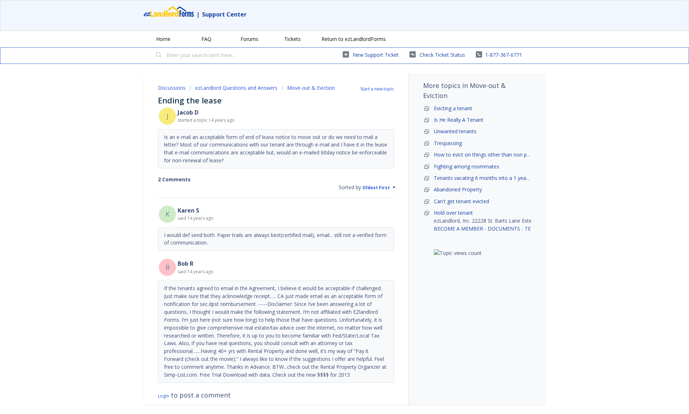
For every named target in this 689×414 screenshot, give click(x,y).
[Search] (159, 55)
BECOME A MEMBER (458, 228)
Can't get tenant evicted (461, 201)
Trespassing (448, 143)
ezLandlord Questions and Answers (236, 87)
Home (163, 39)
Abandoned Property (458, 189)
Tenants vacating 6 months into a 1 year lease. (488, 178)
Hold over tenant (453, 212)
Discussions (172, 87)
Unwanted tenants (455, 131)
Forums (249, 39)
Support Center (224, 14)
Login (163, 396)
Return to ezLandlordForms (354, 39)
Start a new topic (377, 89)
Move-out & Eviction (311, 87)
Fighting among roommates (466, 166)
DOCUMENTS (504, 228)
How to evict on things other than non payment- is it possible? (506, 154)
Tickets (292, 39)
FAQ (206, 39)
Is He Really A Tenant (458, 119)
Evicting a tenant (453, 108)
